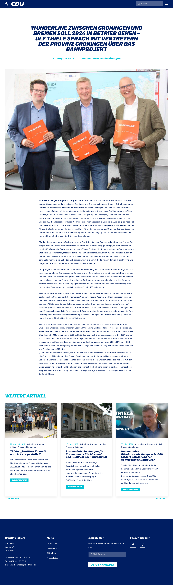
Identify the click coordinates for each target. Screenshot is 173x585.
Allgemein (41, 444)
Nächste (161, 499)
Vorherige (13, 499)
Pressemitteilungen (26, 447)
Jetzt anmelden (102, 564)
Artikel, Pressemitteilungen (101, 58)
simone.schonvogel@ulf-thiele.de (20, 565)
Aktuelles (31, 444)
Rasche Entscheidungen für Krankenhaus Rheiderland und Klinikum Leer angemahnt (86, 454)
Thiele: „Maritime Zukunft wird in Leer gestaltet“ (28, 453)
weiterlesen (19, 480)
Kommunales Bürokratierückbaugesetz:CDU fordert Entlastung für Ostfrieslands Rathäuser (142, 455)
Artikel (13, 447)
